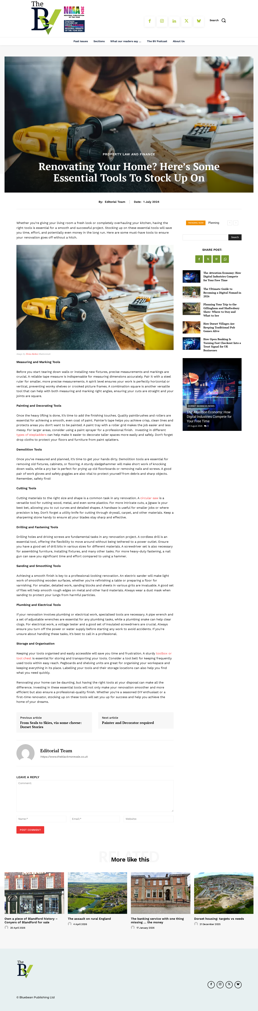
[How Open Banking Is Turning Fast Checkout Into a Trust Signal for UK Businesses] (191, 343)
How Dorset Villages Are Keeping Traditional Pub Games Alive (219, 327)
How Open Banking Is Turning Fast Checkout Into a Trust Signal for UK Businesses (222, 344)
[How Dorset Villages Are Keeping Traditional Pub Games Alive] (191, 327)
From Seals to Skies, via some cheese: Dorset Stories (51, 725)
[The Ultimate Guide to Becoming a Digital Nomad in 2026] (191, 292)
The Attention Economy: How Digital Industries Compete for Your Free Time (222, 276)
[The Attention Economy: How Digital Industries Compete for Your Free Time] (191, 276)
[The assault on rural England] (97, 893)
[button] (219, 20)
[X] (186, 21)
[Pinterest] (216, 259)
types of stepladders (31, 435)
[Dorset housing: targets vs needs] (224, 893)
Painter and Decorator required (128, 723)
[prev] (229, 223)
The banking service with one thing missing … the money (157, 920)
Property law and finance (129, 154)
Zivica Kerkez (32, 354)
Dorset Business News (201, 406)
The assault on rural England (89, 918)
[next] (235, 223)
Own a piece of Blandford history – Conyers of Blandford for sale (31, 920)
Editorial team (115, 202)
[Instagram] (162, 21)
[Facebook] (149, 21)
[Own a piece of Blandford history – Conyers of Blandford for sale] (34, 893)
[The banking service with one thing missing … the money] (160, 893)
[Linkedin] (174, 21)
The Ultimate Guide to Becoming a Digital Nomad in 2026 (222, 292)
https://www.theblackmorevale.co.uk (64, 756)
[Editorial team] (25, 753)
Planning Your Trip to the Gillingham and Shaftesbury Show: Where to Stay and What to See (221, 310)
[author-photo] (7, 928)
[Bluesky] (199, 21)
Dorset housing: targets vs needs (219, 918)
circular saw (149, 498)
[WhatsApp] (225, 259)
